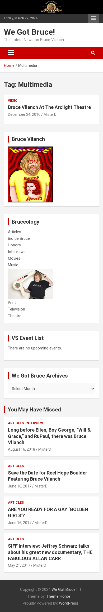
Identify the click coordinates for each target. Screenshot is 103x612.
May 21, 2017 (19, 565)
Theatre (14, 315)
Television (16, 309)
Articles (14, 231)
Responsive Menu (93, 18)
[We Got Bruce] (30, 149)
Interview (34, 423)
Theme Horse (58, 596)
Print (12, 302)
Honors (14, 245)
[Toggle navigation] (11, 53)
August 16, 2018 (21, 449)
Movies (14, 258)
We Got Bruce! (29, 32)
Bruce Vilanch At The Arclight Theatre (49, 107)
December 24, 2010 (24, 114)
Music (13, 265)
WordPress (68, 603)
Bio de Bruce (19, 238)
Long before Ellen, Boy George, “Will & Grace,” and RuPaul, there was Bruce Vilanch (49, 436)
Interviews (17, 251)
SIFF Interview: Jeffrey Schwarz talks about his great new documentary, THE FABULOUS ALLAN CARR (50, 552)
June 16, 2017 (19, 486)
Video (12, 101)
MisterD (50, 114)
